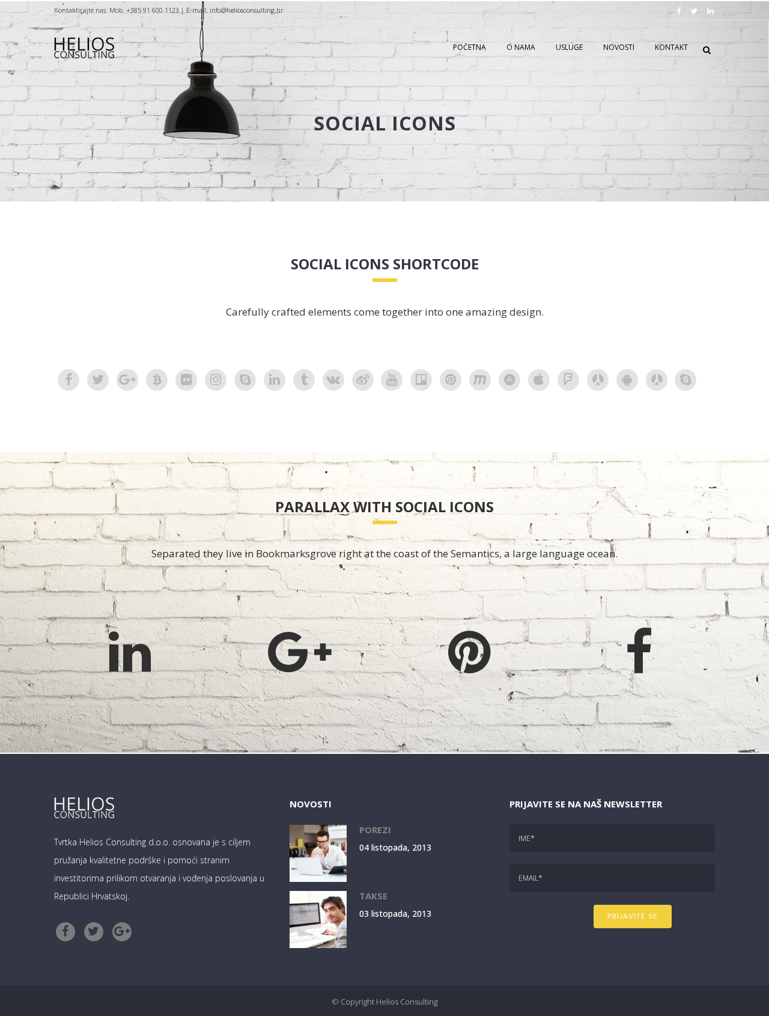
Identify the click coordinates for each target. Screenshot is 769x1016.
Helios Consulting (406, 1001)
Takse (373, 896)
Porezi (375, 830)
